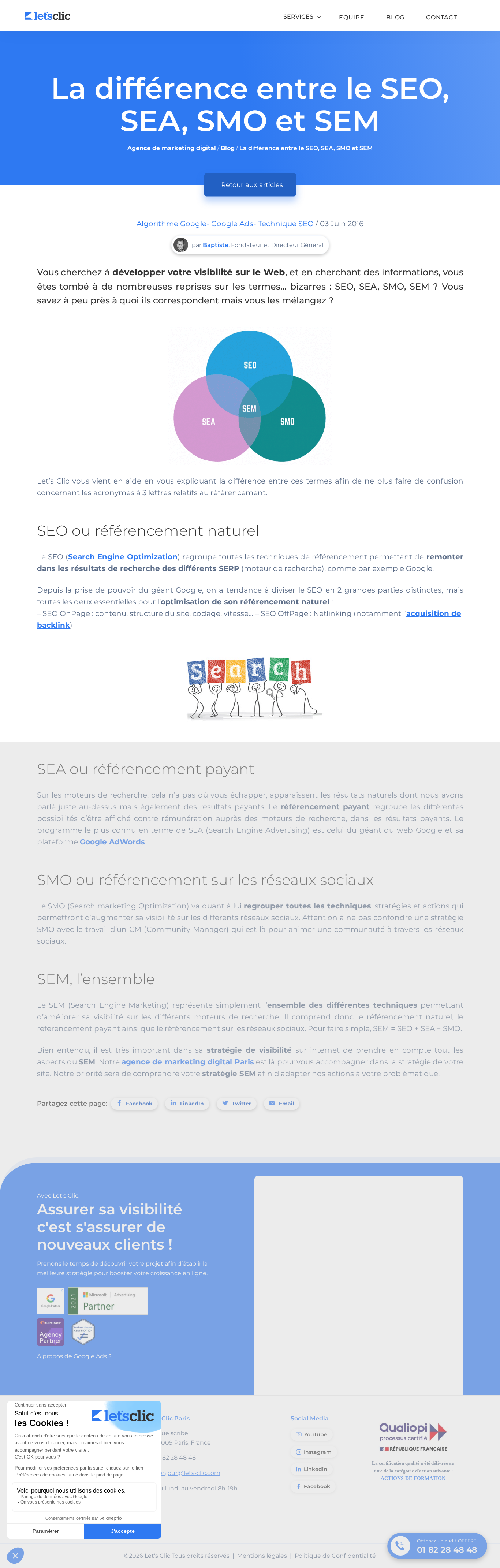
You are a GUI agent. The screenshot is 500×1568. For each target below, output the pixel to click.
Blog (395, 17)
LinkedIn (192, 1103)
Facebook (139, 1103)
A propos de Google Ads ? (74, 1356)
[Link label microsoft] (110, 1298)
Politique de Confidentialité (335, 1555)
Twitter (241, 1103)
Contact (441, 17)
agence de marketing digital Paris (188, 1061)
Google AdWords (112, 841)
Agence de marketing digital (171, 148)
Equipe (352, 17)
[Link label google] (52, 1298)
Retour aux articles (252, 185)
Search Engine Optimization (123, 556)
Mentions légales (262, 1555)
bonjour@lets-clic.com (187, 1473)
